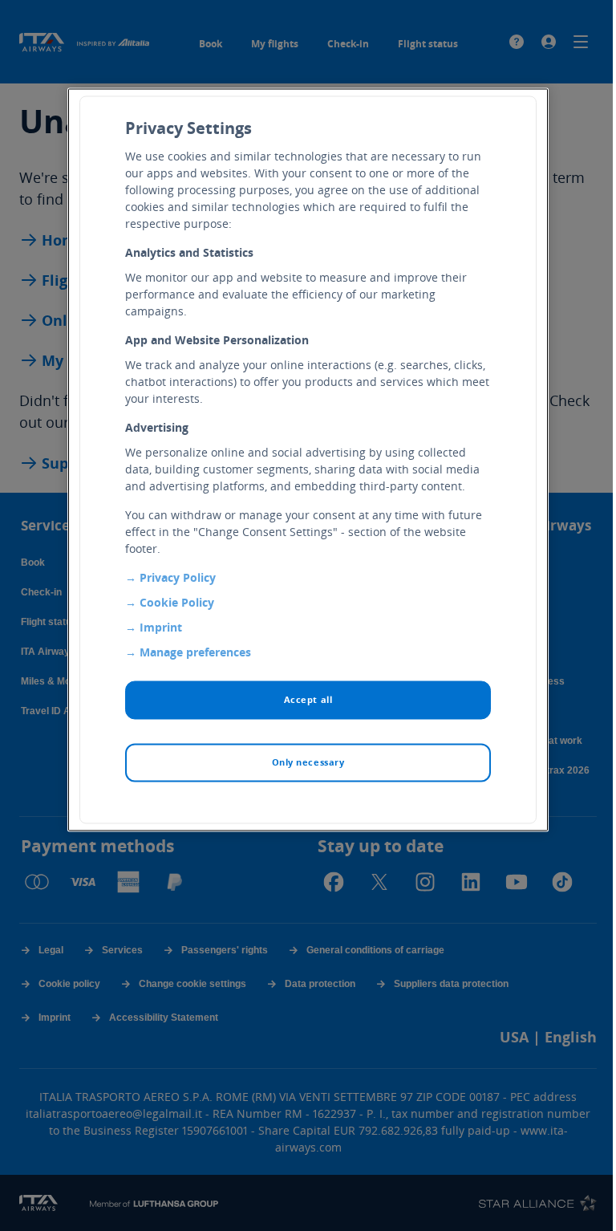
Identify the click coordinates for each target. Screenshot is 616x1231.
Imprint (161, 628)
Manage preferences (195, 652)
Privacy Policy (178, 578)
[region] (308, 460)
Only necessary (308, 763)
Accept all (308, 700)
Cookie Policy (177, 603)
